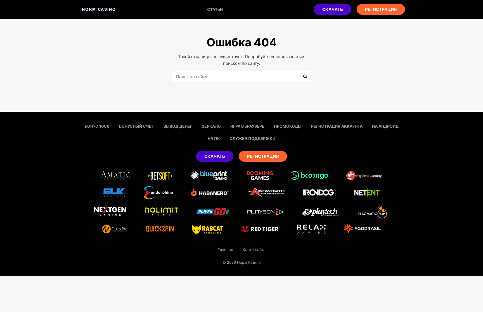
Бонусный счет (136, 126)
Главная (225, 249)
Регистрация (381, 9)
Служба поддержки (252, 138)
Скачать (332, 9)
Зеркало (211, 126)
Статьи (215, 9)
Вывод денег (178, 126)
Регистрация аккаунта (337, 126)
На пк (214, 138)
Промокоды (288, 126)
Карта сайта (254, 249)
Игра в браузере (247, 126)
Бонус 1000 (97, 126)
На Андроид (385, 126)
